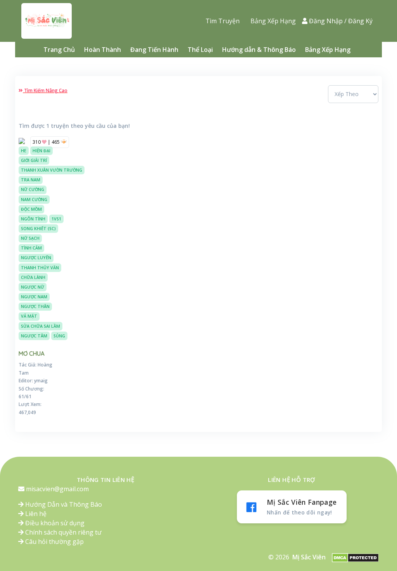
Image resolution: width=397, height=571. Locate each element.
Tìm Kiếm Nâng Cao (45, 90)
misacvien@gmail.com (57, 489)
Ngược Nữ (32, 287)
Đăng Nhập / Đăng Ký (341, 21)
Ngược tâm (34, 336)
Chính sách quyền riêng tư (63, 532)
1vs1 (56, 219)
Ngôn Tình (33, 219)
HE (23, 150)
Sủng (59, 336)
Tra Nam (30, 179)
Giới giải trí (34, 160)
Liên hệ (35, 513)
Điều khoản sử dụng (54, 523)
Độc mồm (31, 209)
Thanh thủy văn (40, 267)
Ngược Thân (35, 306)
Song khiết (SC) (38, 228)
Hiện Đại (41, 150)
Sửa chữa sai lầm (40, 326)
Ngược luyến (36, 257)
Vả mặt (29, 316)
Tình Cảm (31, 248)
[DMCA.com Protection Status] (355, 557)
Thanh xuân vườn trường (51, 170)
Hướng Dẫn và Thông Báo (63, 504)
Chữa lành (33, 277)
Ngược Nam (34, 296)
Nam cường (34, 199)
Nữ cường (32, 189)
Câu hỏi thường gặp (54, 541)
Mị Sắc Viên (309, 557)
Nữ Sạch (30, 238)
